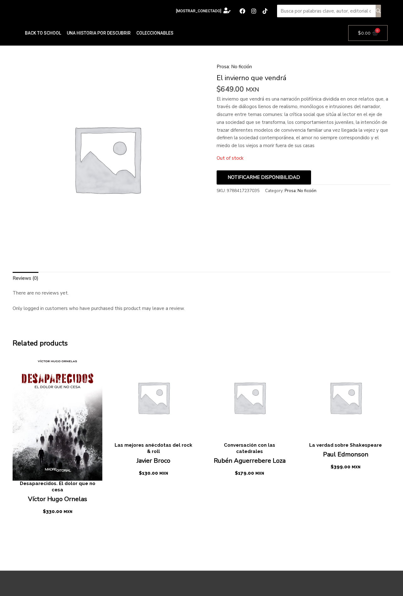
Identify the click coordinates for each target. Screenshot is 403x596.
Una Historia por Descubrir (99, 33)
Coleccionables (154, 33)
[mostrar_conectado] (198, 11)
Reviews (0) (25, 278)
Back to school (43, 33)
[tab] (25, 278)
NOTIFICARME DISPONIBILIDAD (264, 177)
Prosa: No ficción (234, 66)
